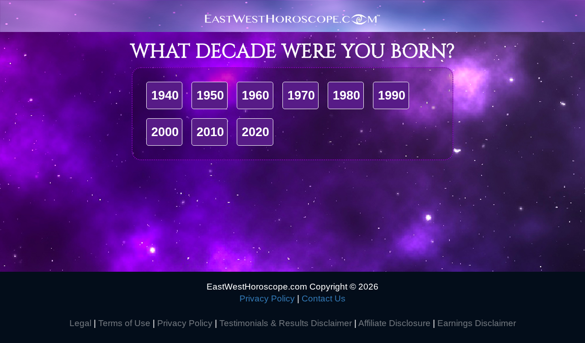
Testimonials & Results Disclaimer (285, 323)
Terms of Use (124, 323)
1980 (346, 95)
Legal (80, 323)
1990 (391, 95)
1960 (255, 95)
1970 (301, 95)
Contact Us (324, 298)
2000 (165, 132)
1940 (165, 95)
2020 (255, 132)
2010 (210, 132)
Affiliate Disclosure (394, 323)
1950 (210, 95)
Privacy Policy (267, 298)
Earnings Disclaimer (476, 323)
